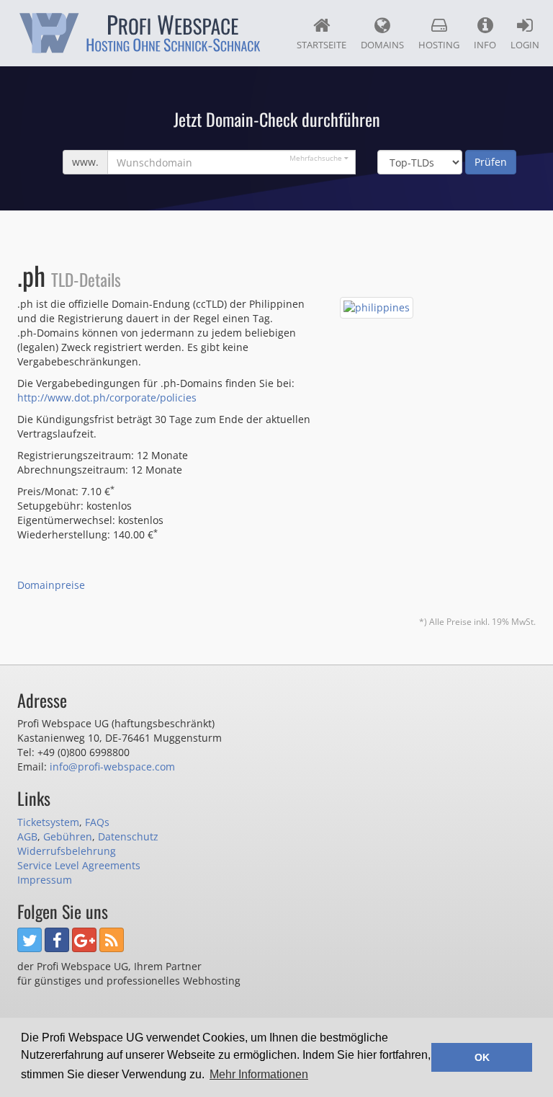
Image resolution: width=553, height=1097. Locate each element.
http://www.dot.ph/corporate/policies (107, 397)
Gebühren (67, 836)
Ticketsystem (48, 822)
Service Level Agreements (78, 865)
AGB (27, 836)
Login (525, 45)
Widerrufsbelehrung (66, 851)
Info (485, 45)
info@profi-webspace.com (112, 766)
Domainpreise (51, 585)
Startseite (321, 45)
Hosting (438, 45)
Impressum (44, 880)
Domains (382, 45)
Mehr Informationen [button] (259, 1074)
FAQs (97, 822)
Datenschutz (128, 836)
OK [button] (482, 1057)
